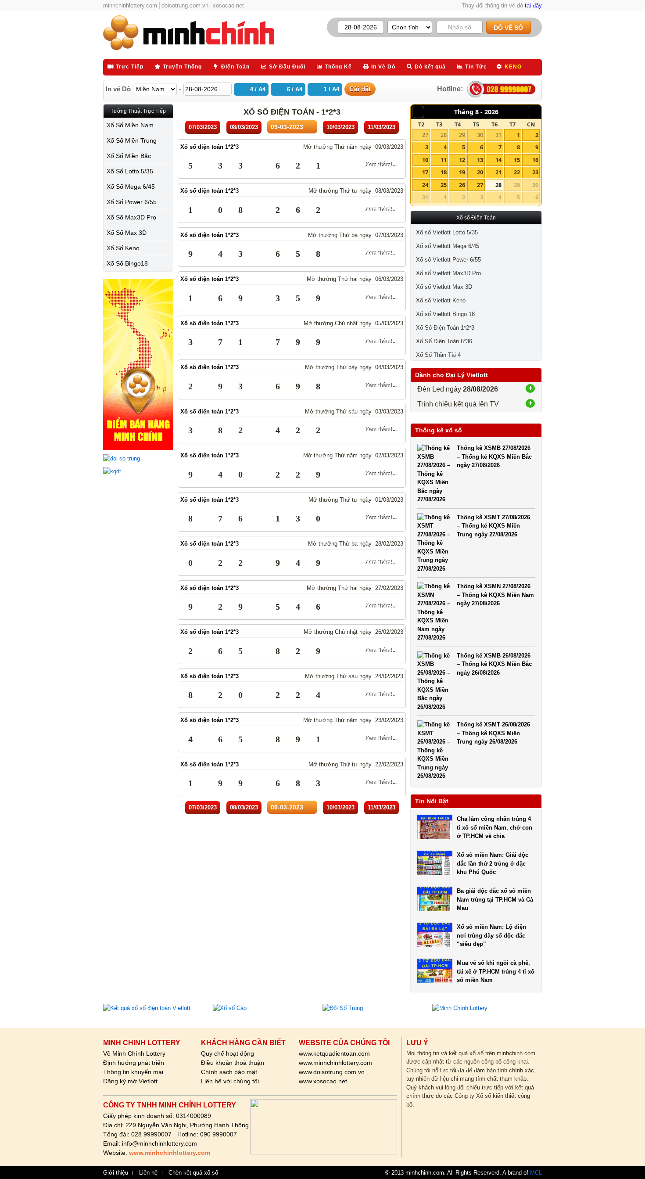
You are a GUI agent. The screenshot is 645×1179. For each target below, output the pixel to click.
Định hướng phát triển (133, 1062)
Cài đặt (360, 89)
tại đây (533, 5)
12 (462, 160)
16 (535, 160)
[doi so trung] (138, 458)
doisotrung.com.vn (184, 5)
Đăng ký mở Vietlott (130, 1081)
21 (498, 172)
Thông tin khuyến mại (133, 1071)
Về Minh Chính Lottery (134, 1053)
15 (517, 160)
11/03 (381, 127)
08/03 (244, 127)
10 (425, 160)
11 (444, 160)
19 (462, 172)
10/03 (340, 127)
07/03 (203, 127)
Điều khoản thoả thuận (232, 1062)
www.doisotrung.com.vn (332, 1071)
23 (535, 172)
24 (425, 185)
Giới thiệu (115, 1173)
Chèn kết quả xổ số (193, 1173)
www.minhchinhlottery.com (335, 1062)
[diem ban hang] (138, 364)
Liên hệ (148, 1173)
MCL (536, 1172)
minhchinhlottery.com (130, 5)
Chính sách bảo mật (229, 1071)
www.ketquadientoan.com (334, 1053)
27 (425, 135)
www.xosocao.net (323, 1081)
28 (444, 135)
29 (462, 135)
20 (480, 172)
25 (444, 185)
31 (498, 135)
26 (462, 185)
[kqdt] (138, 471)
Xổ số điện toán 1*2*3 (209, 147)
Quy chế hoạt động (227, 1053)
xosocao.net (228, 5)
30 (480, 135)
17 (425, 172)
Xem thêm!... (381, 165)
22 (517, 172)
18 (444, 172)
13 (480, 160)
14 (498, 160)
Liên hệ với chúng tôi (230, 1081)
